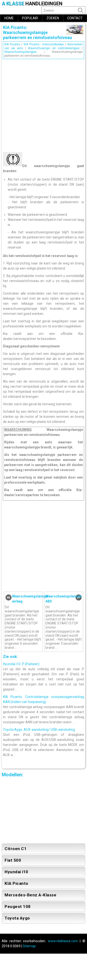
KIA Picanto (12, 44)
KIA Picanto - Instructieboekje (44, 44)
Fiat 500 (13, 860)
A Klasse (32, 3)
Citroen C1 (16, 848)
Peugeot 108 (18, 906)
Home (9, 18)
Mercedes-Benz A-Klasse (30, 895)
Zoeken (52, 18)
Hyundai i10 (16, 871)
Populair (30, 18)
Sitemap (29, 946)
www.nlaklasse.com (63, 941)
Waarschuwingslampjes (20, 52)
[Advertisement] (43, 104)
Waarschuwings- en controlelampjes (54, 48)
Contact (75, 18)
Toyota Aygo (17, 918)
